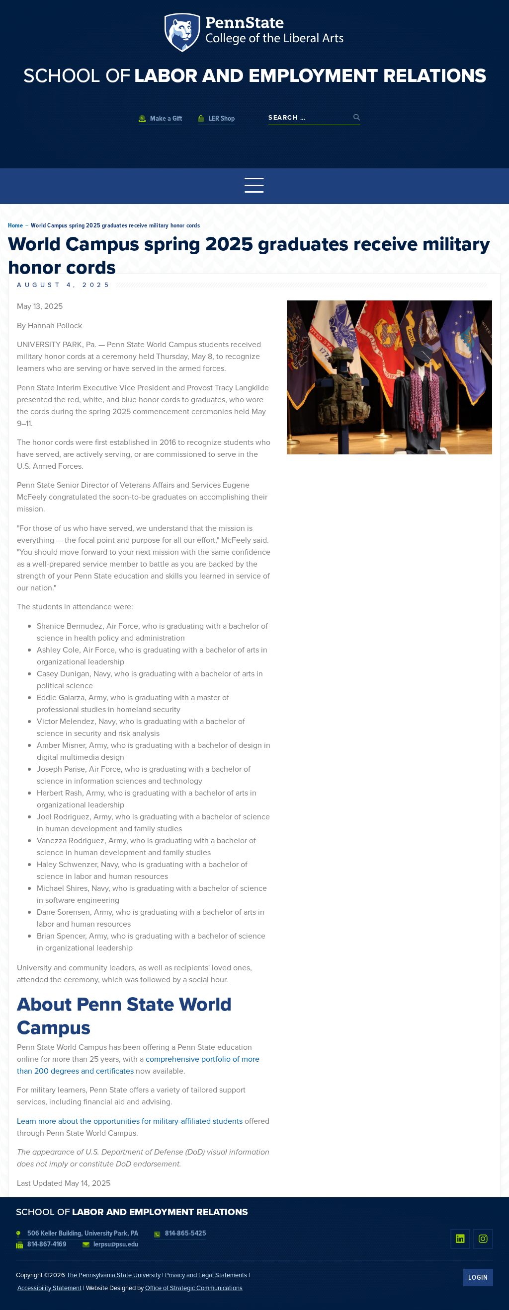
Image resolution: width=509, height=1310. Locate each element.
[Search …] (308, 117)
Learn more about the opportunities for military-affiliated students (130, 1121)
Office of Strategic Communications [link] (194, 1288)
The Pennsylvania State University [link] (114, 1275)
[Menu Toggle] (254, 186)
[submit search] (356, 117)
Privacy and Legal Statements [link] (206, 1275)
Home (15, 225)
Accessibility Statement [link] (49, 1288)
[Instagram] (483, 1239)
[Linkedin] (460, 1239)
